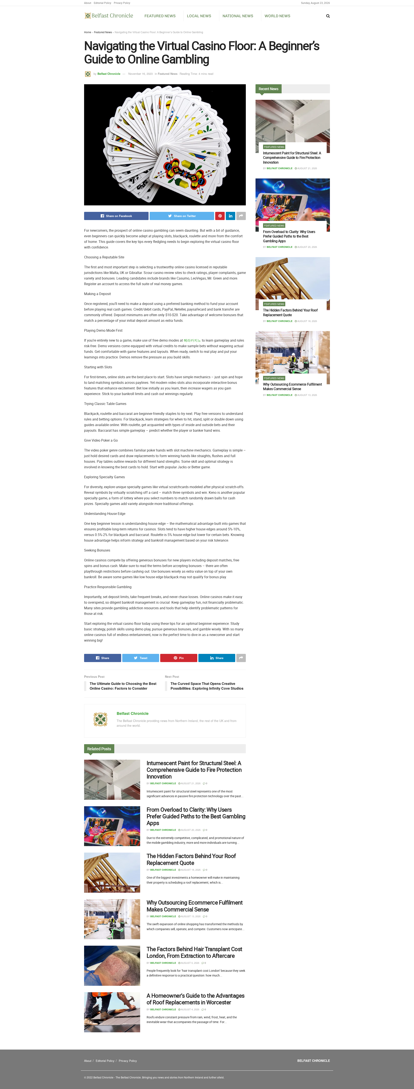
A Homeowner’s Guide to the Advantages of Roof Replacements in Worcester (196, 999)
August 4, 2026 (189, 1009)
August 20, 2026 (190, 829)
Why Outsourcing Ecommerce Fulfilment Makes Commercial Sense (195, 906)
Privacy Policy (122, 3)
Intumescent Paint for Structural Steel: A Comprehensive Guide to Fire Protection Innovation (194, 769)
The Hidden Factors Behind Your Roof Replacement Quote (191, 859)
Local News (199, 16)
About (87, 3)
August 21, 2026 (190, 783)
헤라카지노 (192, 340)
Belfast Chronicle (108, 74)
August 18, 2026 (190, 869)
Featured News (160, 16)
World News (277, 16)
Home (87, 32)
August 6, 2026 (189, 962)
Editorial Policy (102, 3)
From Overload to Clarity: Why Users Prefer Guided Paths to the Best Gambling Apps (196, 816)
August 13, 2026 (190, 916)
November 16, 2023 (140, 74)
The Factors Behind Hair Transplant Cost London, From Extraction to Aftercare (194, 952)
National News (238, 16)
